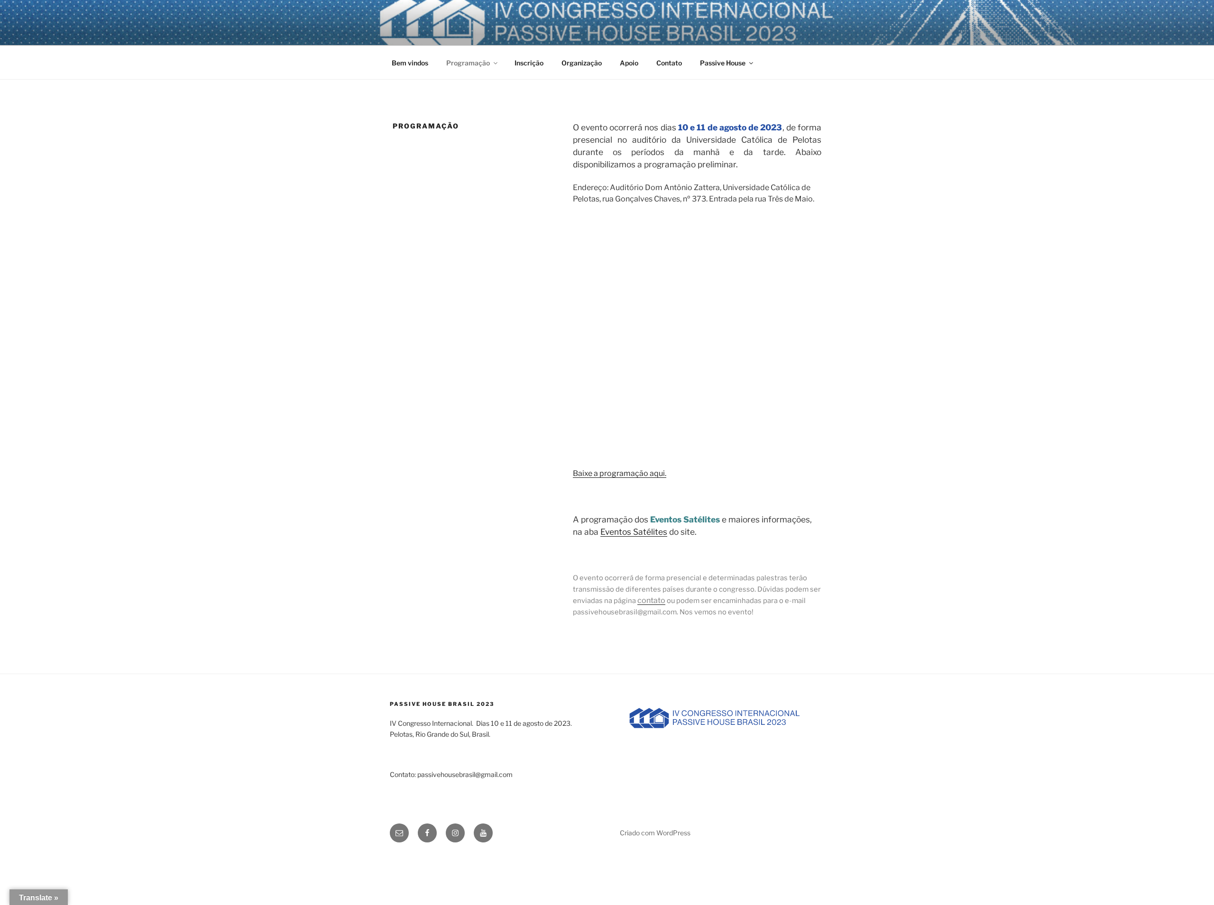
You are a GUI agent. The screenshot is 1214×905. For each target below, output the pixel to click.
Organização (581, 63)
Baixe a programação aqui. (619, 473)
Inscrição (529, 63)
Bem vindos (410, 63)
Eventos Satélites (633, 532)
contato (651, 600)
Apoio (629, 63)
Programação (468, 63)
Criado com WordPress (655, 833)
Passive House (722, 63)
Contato (669, 63)
